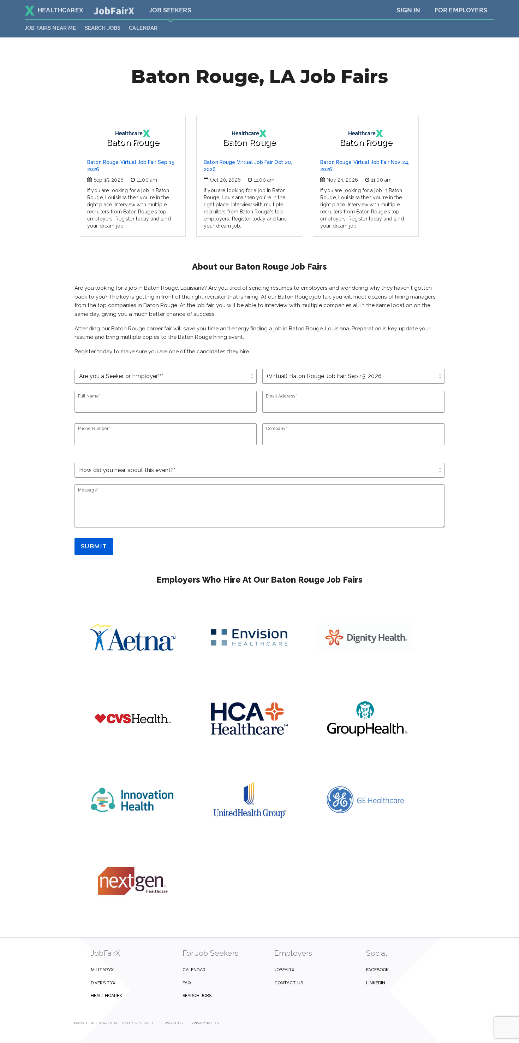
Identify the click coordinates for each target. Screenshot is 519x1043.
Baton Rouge (133, 142)
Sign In (408, 10)
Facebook (377, 969)
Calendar (143, 28)
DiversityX (103, 982)
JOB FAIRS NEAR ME (50, 28)
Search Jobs (197, 995)
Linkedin (376, 982)
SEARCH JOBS (103, 28)
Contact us (288, 982)
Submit (94, 546)
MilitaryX (102, 969)
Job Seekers (170, 10)
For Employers (461, 10)
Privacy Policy (205, 1023)
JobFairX (284, 969)
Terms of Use (172, 1023)
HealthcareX (60, 10)
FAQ (187, 982)
